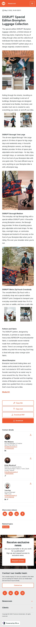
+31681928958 (9, 473)
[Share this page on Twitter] (10, 514)
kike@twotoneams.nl (11, 446)
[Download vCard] (31, 435)
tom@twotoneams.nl (11, 495)
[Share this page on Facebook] (22, 514)
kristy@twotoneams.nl (11, 472)
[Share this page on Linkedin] (16, 514)
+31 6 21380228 (9, 497)
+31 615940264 (9, 448)
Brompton (6, 527)
